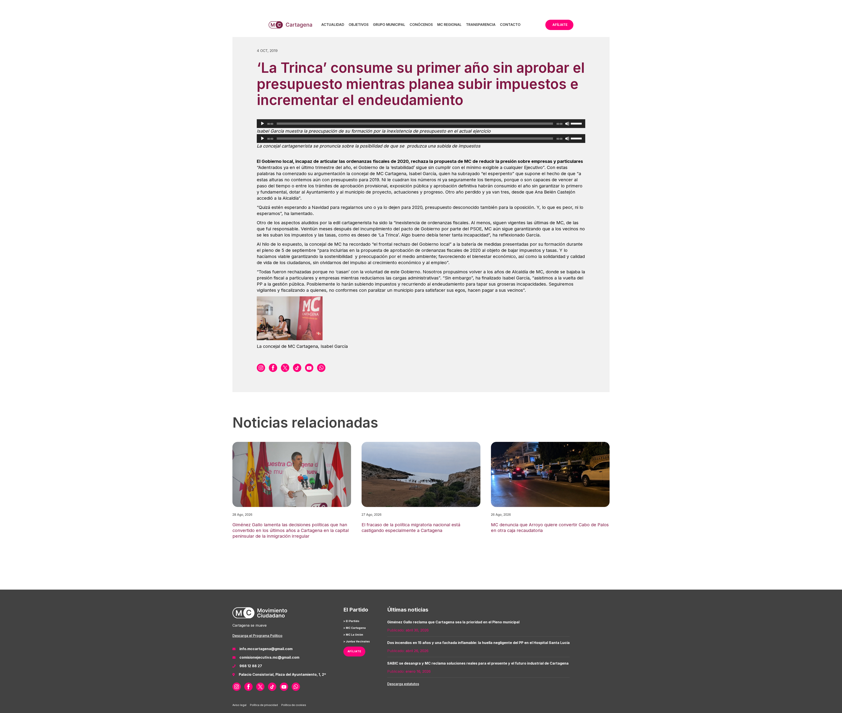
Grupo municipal (389, 24)
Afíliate (559, 25)
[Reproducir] (262, 123)
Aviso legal (239, 705)
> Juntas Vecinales (356, 641)
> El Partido (351, 621)
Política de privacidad (264, 705)
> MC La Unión (353, 634)
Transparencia (481, 24)
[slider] (577, 123)
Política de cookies (293, 705)
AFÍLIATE (354, 651)
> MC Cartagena (354, 627)
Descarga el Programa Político (257, 635)
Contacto (510, 24)
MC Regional (449, 24)
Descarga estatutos (403, 684)
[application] (421, 123)
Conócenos (421, 24)
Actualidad (332, 24)
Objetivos (359, 24)
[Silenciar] (567, 123)
